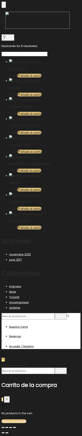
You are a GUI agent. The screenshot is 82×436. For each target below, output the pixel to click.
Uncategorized (19, 302)
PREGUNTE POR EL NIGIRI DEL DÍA (29, 164)
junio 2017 (15, 260)
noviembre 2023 (20, 254)
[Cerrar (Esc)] (3, 427)
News (12, 292)
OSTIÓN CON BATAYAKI (24, 126)
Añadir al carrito (31, 75)
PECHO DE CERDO (20, 144)
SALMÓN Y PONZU (20, 202)
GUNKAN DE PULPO (21, 107)
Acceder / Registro (21, 346)
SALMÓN (14, 183)
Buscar (60, 316)
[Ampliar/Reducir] (14, 427)
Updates (14, 308)
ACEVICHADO (17, 69)
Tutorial (14, 297)
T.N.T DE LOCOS (19, 220)
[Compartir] (6, 427)
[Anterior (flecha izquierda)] (3, 432)
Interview (15, 286)
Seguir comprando (14, 421)
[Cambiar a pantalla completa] (10, 427)
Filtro (9, 37)
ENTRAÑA (15, 88)
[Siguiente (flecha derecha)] (6, 432)
